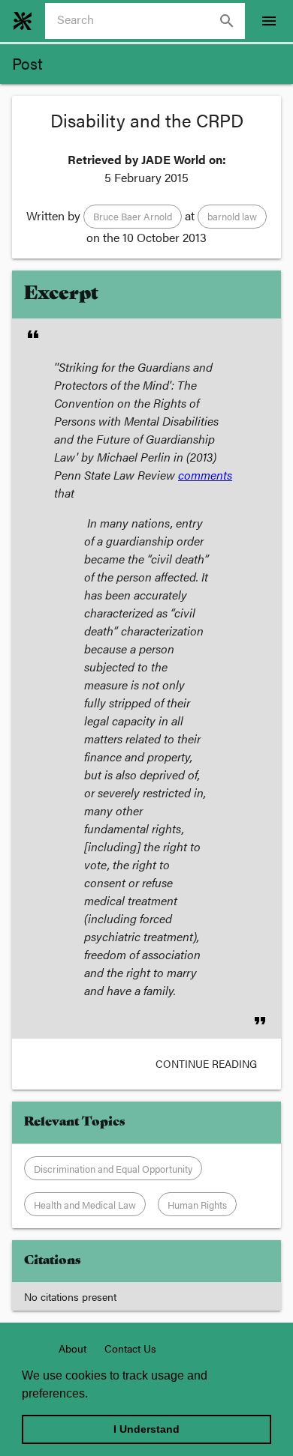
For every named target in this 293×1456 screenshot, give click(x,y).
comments (205, 474)
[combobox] (151, 21)
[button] (132, 217)
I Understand (146, 1429)
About (72, 1348)
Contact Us (130, 1348)
